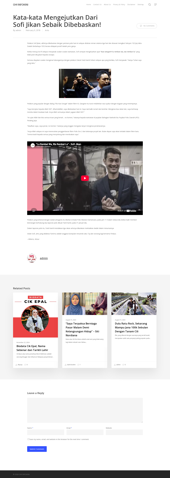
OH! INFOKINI (20, 4)
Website (109, 428)
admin (18, 30)
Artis (47, 30)
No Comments (149, 26)
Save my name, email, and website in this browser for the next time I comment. (59, 439)
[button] (155, 4)
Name (30, 428)
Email (69, 428)
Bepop (20, 365)
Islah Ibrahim (71, 365)
